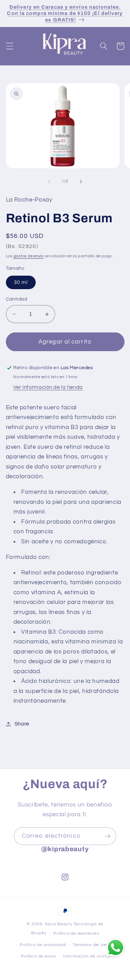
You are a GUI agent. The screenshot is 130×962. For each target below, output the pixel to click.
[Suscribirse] (107, 836)
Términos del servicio (95, 945)
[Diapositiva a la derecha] (81, 181)
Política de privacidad (43, 945)
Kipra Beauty (58, 924)
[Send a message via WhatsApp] (116, 948)
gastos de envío (29, 256)
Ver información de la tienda (48, 387)
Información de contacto (89, 956)
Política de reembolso (76, 933)
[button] (9, 46)
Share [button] (22, 724)
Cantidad (16, 299)
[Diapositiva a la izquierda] (49, 181)
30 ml (21, 282)
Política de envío (38, 956)
